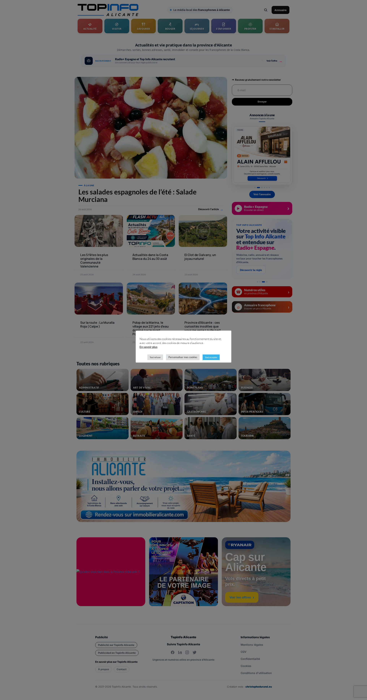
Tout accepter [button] (211, 357)
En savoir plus (149, 347)
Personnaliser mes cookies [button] (182, 357)
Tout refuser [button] (155, 357)
